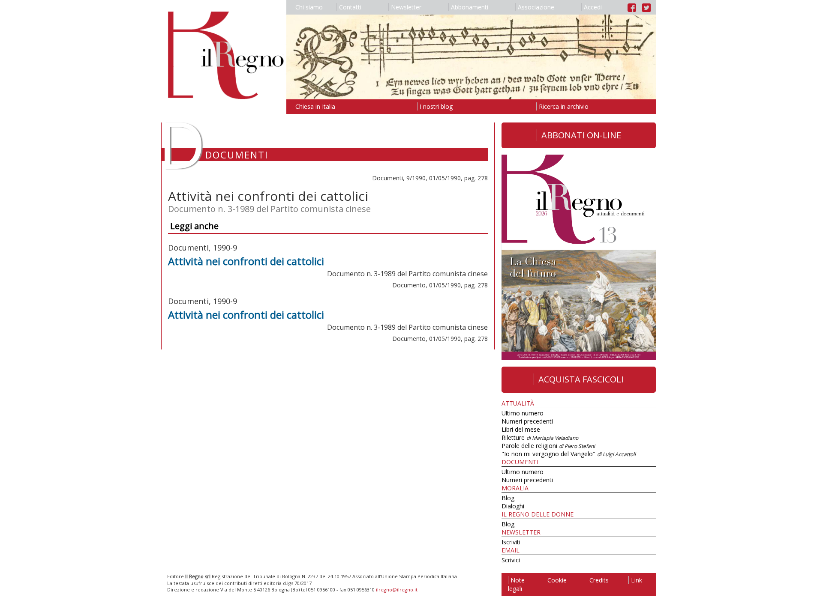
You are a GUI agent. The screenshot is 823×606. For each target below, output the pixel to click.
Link (636, 580)
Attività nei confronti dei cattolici (246, 261)
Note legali (516, 584)
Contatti (350, 7)
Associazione (536, 7)
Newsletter (406, 7)
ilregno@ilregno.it (397, 589)
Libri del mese (521, 429)
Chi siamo (309, 7)
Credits (599, 580)
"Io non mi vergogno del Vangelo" (569, 454)
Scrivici (511, 560)
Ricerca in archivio (564, 106)
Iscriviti (511, 542)
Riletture (540, 437)
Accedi (593, 7)
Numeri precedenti (527, 421)
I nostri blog (436, 106)
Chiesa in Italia (315, 106)
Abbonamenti (469, 7)
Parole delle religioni (548, 446)
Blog (508, 498)
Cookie (557, 580)
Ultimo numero (523, 413)
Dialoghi (513, 506)
